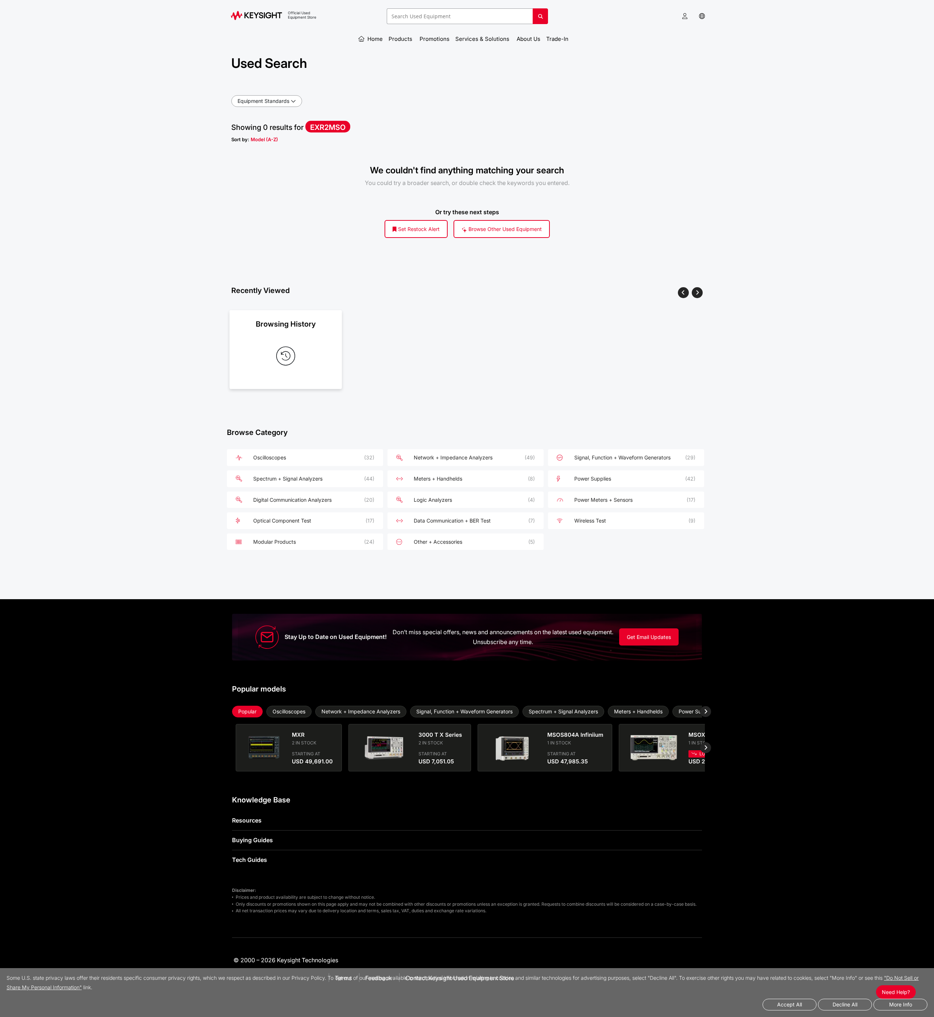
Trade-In (558, 38)
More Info (900, 1004)
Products (401, 38)
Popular (247, 711)
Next (700, 711)
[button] (684, 16)
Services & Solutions (483, 38)
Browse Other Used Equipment (504, 229)
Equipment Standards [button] (263, 101)
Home (374, 38)
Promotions (434, 38)
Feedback (378, 978)
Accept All (789, 1004)
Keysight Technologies (307, 960)
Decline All (845, 1004)
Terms (343, 978)
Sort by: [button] (254, 139)
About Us (528, 38)
